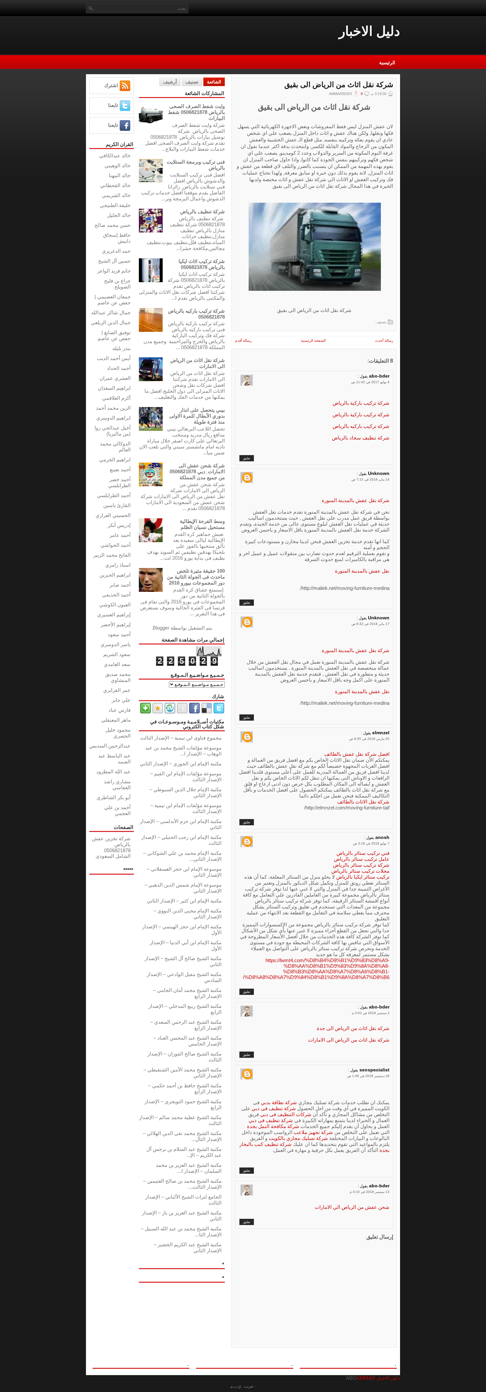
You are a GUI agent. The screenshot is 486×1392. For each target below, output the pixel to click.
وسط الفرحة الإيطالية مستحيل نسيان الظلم (202, 524)
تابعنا (113, 105)
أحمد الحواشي (116, 545)
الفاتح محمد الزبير (112, 555)
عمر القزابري (117, 690)
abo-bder (379, 376)
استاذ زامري (118, 565)
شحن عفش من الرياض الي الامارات (352, 1207)
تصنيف (191, 81)
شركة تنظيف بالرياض (202, 211)
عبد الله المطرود (113, 771)
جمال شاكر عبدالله (111, 312)
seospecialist (374, 1069)
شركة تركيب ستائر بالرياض (361, 865)
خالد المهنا (120, 175)
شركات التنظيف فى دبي (285, 1114)
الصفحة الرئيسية (313, 340)
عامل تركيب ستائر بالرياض (361, 859)
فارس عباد (119, 710)
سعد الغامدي (117, 664)
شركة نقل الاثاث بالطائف (363, 801)
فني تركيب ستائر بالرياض (363, 853)
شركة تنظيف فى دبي (273, 1108)
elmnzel (380, 732)
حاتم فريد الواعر (114, 271)
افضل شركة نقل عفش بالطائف (356, 754)
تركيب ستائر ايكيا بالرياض (362, 877)
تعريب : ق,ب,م (241, 1386)
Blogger (161, 628)
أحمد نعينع (120, 469)
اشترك (111, 85)
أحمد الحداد (119, 368)
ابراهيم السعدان (114, 388)
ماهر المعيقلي (116, 720)
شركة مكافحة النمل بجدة (273, 1126)
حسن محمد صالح (113, 225)
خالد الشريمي (116, 195)
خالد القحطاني (115, 185)
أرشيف (170, 81)
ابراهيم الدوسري (113, 418)
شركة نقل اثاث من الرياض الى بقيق (338, 84)
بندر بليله (121, 348)
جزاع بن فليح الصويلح (117, 283)
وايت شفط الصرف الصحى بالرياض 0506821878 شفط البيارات (196, 112)
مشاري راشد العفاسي (117, 784)
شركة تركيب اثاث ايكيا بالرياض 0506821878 (202, 264)
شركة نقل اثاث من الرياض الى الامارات (348, 1040)
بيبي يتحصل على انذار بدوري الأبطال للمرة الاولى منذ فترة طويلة (197, 416)
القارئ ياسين (117, 505)
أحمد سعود (119, 634)
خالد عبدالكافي (115, 155)
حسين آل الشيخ (114, 261)
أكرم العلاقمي (116, 398)
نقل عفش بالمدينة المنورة (362, 571)
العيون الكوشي (115, 604)
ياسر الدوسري (116, 644)
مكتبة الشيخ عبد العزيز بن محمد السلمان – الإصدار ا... (189, 1168)
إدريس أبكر (119, 525)
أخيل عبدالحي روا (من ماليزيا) (113, 431)
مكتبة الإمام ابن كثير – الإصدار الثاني (184, 900)
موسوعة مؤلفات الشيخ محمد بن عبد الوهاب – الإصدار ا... (183, 750)
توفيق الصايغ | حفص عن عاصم (114, 335)
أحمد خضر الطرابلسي (119, 482)
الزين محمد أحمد (113, 408)
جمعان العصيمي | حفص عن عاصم (113, 299)
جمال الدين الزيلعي (111, 322)
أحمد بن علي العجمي (117, 810)
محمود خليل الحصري (118, 733)
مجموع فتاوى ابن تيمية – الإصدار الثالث (181, 738)
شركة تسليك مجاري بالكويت (298, 1138)
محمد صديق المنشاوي (118, 677)
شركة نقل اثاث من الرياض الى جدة (353, 1028)
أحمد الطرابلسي (114, 495)
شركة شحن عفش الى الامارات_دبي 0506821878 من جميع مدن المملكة (197, 471)
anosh (382, 837)
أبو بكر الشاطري (114, 797)
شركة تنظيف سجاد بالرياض (360, 437)
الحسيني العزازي (113, 515)
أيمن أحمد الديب (114, 358)
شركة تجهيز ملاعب (313, 1132)
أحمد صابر (120, 585)
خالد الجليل (119, 215)
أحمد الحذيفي (116, 594)
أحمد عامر (120, 535)
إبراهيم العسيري (114, 614)
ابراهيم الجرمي (115, 459)
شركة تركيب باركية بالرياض (361, 403)
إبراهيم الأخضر (116, 624)
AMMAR (365, 1378)
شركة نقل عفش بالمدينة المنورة (355, 500)
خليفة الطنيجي (115, 205)
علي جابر (121, 700)
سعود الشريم (117, 654)
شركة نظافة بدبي (279, 1102)
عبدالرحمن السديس (110, 745)
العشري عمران (115, 378)
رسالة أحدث (384, 340)
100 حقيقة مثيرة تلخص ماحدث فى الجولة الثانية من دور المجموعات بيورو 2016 (196, 577)
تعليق (246, 458)
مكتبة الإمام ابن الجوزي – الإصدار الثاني (181, 763)
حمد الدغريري (116, 251)
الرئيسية (387, 62)
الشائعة (214, 81)
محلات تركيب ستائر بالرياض (360, 871)
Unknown (378, 473)
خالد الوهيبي (117, 165)
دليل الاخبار (369, 31)
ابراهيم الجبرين (115, 575)
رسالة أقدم (243, 340)
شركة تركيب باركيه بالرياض (361, 426)
